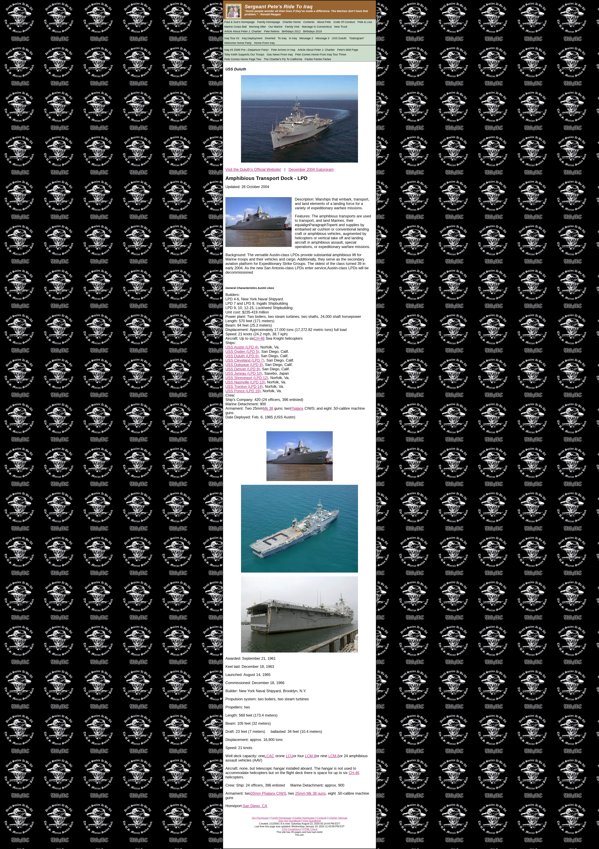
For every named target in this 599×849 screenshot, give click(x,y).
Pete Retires (271, 31)
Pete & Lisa (365, 22)
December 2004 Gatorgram (311, 169)
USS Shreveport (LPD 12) (246, 378)
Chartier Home (291, 22)
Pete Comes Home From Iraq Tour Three (320, 54)
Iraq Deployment (252, 38)
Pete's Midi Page (347, 49)
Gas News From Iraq (280, 54)
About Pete (324, 22)
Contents (308, 22)
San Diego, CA (255, 806)
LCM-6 (333, 756)
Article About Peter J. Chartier (242, 31)
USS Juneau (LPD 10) (243, 373)
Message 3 (322, 38)
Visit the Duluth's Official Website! (253, 169)
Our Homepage (260, 818)
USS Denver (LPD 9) (242, 369)
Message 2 (306, 38)
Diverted (270, 38)
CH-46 (259, 338)
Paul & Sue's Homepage (239, 22)
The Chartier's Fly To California (283, 59)
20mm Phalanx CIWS (268, 793)
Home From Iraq (264, 43)
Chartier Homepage (304, 818)
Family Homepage (268, 22)
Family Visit (292, 26)
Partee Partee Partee (318, 59)
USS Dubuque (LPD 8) (244, 364)
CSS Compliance (291, 829)
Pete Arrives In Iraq (283, 49)
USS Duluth (339, 38)
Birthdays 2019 (312, 31)
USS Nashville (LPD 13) (245, 382)
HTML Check (310, 829)
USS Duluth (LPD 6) (242, 356)
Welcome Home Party (238, 43)
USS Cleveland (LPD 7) (244, 360)
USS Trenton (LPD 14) (244, 386)
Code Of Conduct (344, 22)
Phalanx (296, 408)
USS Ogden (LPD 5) (242, 351)
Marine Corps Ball (235, 26)
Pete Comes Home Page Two (242, 59)
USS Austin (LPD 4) (241, 347)
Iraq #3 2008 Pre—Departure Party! (246, 49)
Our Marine (275, 26)
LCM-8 (310, 756)
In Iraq (293, 38)
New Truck (340, 26)
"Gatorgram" (356, 38)
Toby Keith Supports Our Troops (244, 54)
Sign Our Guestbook (289, 820)
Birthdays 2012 (291, 31)
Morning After (257, 26)
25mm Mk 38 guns (310, 793)
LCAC (269, 756)
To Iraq (282, 38)
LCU (289, 756)
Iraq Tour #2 (231, 38)
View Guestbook (312, 820)
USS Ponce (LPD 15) (243, 391)
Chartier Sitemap (338, 818)
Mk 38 (268, 408)
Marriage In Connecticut (317, 26)
